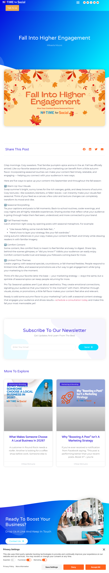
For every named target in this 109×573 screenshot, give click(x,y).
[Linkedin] (94, 2)
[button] (78, 2)
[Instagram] (91, 2)
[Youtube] (97, 2)
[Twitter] (87, 2)
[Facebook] (84, 2)
